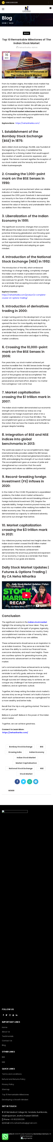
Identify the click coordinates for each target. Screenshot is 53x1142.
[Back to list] (26, 790)
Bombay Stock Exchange (20, 746)
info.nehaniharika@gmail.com (23, 1123)
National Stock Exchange (21, 768)
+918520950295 (11, 2)
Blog (11, 23)
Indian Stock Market (26, 757)
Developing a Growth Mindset (15, 1099)
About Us (6, 1032)
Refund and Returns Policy (13, 1079)
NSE (41, 768)
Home (4, 23)
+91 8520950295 (17, 1119)
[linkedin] (16, 1015)
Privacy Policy (8, 1084)
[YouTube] (13, 1015)
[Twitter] (23, 781)
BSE (41, 746)
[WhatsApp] (29, 781)
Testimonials (7, 1036)
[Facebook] (17, 781)
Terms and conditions (12, 1074)
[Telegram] (35, 781)
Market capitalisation (26, 763)
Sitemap (6, 1089)
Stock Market (26, 774)
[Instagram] (10, 1015)
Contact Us (7, 1040)
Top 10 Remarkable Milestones (15, 1094)
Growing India (15, 752)
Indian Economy (36, 752)
